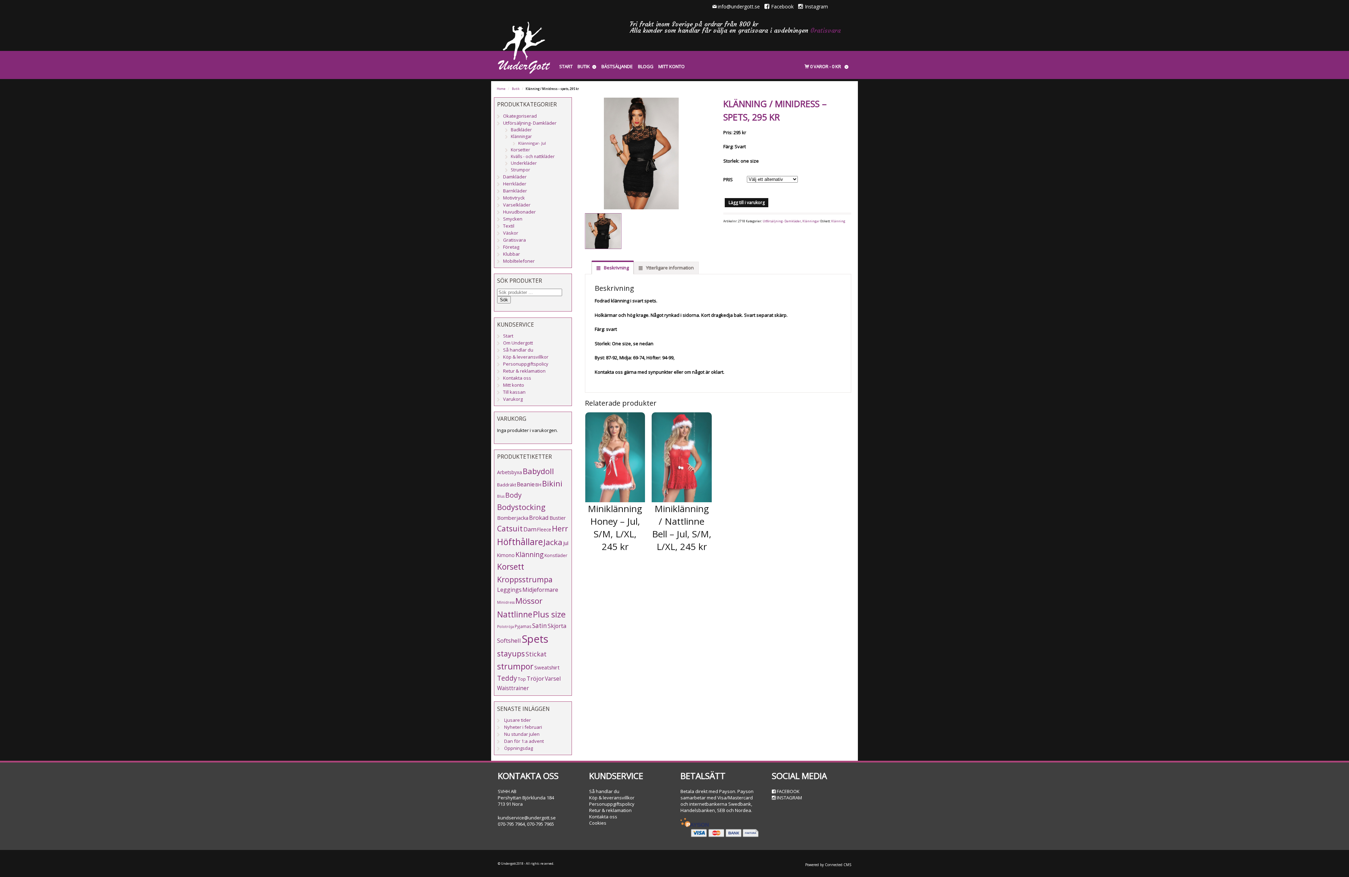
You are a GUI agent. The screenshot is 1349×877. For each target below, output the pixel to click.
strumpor (515, 666)
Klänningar (811, 221)
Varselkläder (516, 205)
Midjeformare (540, 590)
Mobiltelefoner (519, 261)
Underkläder (524, 163)
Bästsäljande (617, 66)
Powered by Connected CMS (828, 864)
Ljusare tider (517, 720)
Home (501, 89)
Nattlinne (514, 614)
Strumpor (520, 170)
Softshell (509, 640)
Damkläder (515, 177)
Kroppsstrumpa (525, 579)
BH (538, 485)
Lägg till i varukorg (747, 202)
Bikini (552, 483)
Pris (728, 179)
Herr (560, 528)
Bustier (557, 518)
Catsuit (510, 528)
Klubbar (511, 254)
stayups (511, 653)
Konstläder (556, 555)
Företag (511, 247)
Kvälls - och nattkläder (533, 156)
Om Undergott (518, 343)
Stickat (536, 654)
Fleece (544, 529)
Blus (500, 496)
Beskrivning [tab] (616, 267)
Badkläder (521, 130)
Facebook (782, 6)
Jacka (552, 542)
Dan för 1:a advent (524, 741)
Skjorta (557, 626)
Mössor (528, 600)
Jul (565, 543)
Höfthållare (520, 542)
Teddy (507, 678)
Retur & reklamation (524, 371)
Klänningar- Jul (532, 143)
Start (566, 66)
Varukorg (513, 399)
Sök (504, 299)
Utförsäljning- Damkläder (782, 221)
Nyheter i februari (523, 727)
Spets (535, 639)
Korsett (510, 566)
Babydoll (538, 471)
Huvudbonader (519, 212)
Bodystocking (521, 507)
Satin (539, 626)
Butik (584, 66)
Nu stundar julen (522, 734)
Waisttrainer (513, 688)
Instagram (816, 6)
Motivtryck (514, 198)
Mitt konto (671, 66)
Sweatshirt (547, 667)
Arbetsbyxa (509, 472)
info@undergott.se (739, 6)
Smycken (512, 219)
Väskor (510, 233)
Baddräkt (506, 485)
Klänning (838, 221)
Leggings (509, 590)
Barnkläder (515, 191)
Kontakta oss (517, 378)
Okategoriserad (520, 116)
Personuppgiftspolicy (525, 364)
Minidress (506, 602)
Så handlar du (518, 350)
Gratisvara (825, 30)
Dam (529, 529)
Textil (508, 226)
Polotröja (505, 626)
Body (513, 495)
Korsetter (520, 150)
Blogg (645, 66)
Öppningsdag (518, 748)
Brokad (539, 517)
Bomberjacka (512, 517)
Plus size (549, 614)
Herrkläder (514, 184)
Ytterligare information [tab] (669, 267)
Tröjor (535, 678)
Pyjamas (523, 626)
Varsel (553, 678)
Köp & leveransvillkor (525, 357)
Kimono (506, 555)
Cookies (597, 823)
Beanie (526, 484)
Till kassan (514, 392)
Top (522, 679)
